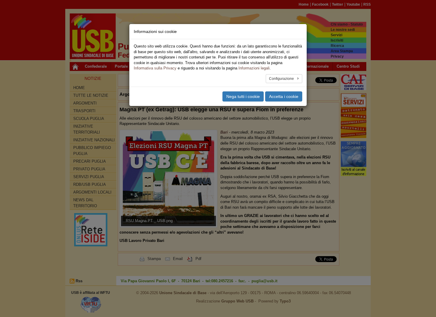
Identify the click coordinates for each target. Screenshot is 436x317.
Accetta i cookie (283, 96)
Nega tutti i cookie (243, 96)
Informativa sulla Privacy (155, 68)
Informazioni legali (254, 68)
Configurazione (282, 79)
